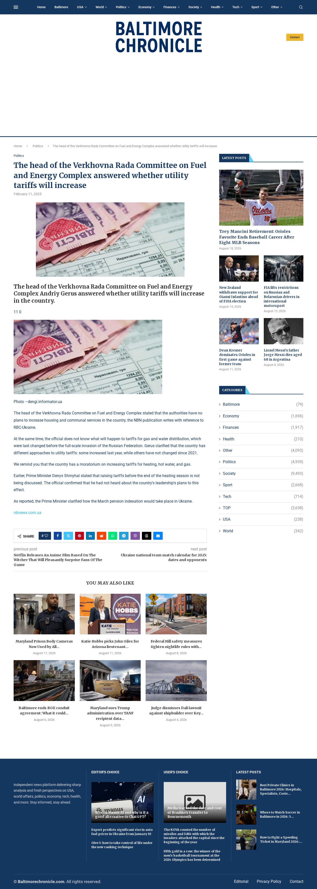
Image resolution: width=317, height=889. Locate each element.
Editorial (241, 881)
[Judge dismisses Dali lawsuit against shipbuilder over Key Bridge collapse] (176, 680)
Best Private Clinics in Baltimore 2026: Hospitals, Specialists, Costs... (280, 789)
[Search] (300, 7)
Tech (235, 7)
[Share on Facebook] (58, 536)
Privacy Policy (269, 881)
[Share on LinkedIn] (90, 536)
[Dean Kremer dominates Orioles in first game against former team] (239, 331)
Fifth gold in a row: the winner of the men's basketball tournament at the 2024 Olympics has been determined (192, 855)
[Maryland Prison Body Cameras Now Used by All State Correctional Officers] (44, 614)
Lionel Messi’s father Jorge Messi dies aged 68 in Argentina (283, 354)
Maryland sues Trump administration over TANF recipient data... (110, 713)
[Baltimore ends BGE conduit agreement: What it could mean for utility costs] (44, 680)
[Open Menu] (16, 7)
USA (80, 7)
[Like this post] (46, 536)
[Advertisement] (158, 94)
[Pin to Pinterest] (79, 536)
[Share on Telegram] (124, 536)
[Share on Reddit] (101, 536)
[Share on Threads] (146, 536)
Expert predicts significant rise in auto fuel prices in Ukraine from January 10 (122, 832)
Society (193, 7)
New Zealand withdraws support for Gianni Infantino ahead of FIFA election (238, 294)
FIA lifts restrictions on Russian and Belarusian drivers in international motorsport (281, 297)
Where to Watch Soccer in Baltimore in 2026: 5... (280, 814)
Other (275, 7)
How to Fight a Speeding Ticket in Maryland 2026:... (281, 839)
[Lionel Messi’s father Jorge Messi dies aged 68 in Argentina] (283, 331)
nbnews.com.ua (27, 512)
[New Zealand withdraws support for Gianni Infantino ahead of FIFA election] (239, 268)
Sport (255, 7)
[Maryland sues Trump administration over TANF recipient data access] (110, 680)
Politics (121, 7)
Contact (295, 37)
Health (215, 7)
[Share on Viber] (135, 536)
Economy (144, 7)
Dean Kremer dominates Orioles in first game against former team (237, 357)
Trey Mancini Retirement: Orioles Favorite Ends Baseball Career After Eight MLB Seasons (256, 237)
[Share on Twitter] (68, 536)
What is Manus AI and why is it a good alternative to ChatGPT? (121, 814)
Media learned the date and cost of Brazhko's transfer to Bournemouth (194, 812)
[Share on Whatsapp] (112, 536)
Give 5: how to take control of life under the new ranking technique (122, 845)
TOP (263, 508)
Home (41, 7)
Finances (169, 7)
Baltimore (61, 7)
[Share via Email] (158, 536)
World (100, 7)
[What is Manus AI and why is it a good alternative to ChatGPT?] (122, 802)
